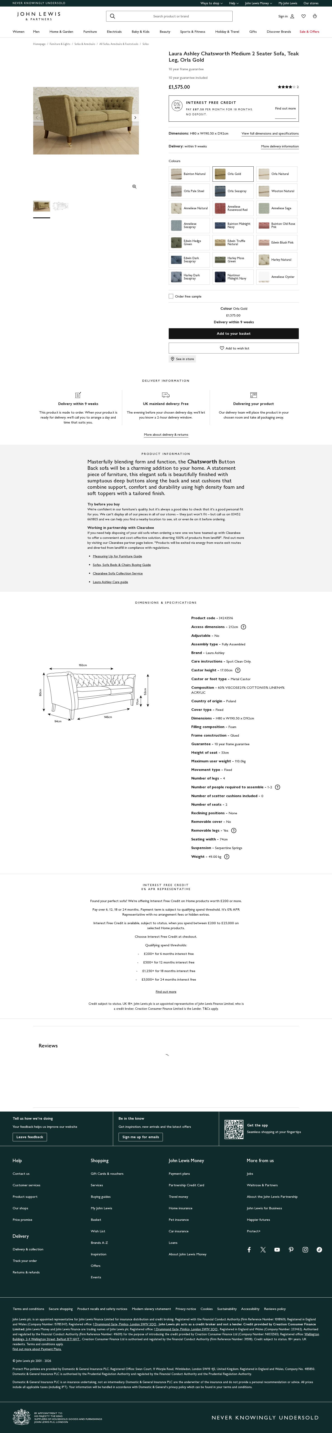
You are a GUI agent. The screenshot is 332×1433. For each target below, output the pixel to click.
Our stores (311, 3)
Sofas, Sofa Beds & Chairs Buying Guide (122, 565)
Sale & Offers (309, 31)
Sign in (283, 16)
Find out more (285, 108)
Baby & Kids (141, 31)
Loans (173, 1242)
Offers (96, 1265)
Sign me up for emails (140, 1137)
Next (135, 117)
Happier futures (258, 1219)
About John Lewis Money (187, 1254)
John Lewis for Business (264, 1208)
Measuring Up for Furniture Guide (117, 556)
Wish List (98, 1231)
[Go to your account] (292, 16)
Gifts (253, 31)
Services (97, 1185)
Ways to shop (210, 3)
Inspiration (98, 1254)
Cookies (207, 1309)
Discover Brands (279, 31)
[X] (263, 1251)
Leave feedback (29, 1137)
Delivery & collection (28, 1249)
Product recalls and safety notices (102, 1309)
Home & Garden (61, 31)
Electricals (114, 31)
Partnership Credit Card (186, 1185)
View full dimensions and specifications (270, 133)
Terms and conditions (28, 1309)
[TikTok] (319, 1251)
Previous (36, 117)
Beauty (165, 31)
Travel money (178, 1196)
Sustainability (227, 1309)
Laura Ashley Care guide (110, 582)
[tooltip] (243, 626)
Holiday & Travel (227, 31)
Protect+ (254, 1231)
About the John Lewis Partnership (272, 1196)
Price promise (22, 1219)
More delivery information (280, 146)
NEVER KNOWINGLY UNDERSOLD (39, 3)
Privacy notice (185, 1309)
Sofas (146, 44)
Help (232, 3)
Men (36, 31)
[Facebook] (249, 1251)
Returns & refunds (26, 1272)
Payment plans (179, 1173)
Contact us (21, 1173)
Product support (25, 1196)
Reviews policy (275, 1309)
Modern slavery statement (151, 1309)
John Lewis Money (257, 3)
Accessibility (250, 1309)
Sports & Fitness (192, 31)
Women (18, 31)
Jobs (250, 1173)
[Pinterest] (291, 1251)
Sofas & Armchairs (85, 44)
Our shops (20, 1208)
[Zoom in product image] (134, 187)
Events (96, 1277)
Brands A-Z (99, 1242)
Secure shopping (61, 1309)
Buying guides (101, 1196)
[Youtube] (277, 1251)
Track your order (25, 1261)
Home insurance (180, 1208)
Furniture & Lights (60, 44)
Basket (96, 1219)
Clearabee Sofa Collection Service (118, 573)
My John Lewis (288, 3)
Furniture (90, 31)
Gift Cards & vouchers (107, 1173)
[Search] (112, 16)
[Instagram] (305, 1251)
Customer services (26, 1185)
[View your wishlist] (302, 16)
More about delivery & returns (166, 434)
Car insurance (179, 1231)
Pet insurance (179, 1219)
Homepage (39, 44)
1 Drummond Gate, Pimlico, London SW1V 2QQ (125, 1324)
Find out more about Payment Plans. (37, 1349)
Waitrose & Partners (262, 1185)
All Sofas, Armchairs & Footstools (118, 44)
